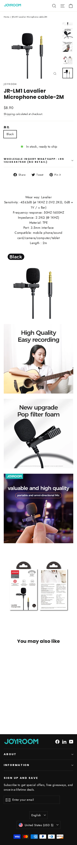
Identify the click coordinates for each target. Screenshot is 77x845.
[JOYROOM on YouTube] (71, 741)
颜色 (7, 127)
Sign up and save (21, 778)
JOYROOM (10, 84)
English (36, 815)
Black (10, 134)
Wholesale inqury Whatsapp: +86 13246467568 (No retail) (34, 160)
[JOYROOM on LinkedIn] (64, 741)
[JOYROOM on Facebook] (57, 741)
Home (7, 16)
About (10, 754)
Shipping (9, 114)
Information (17, 765)
